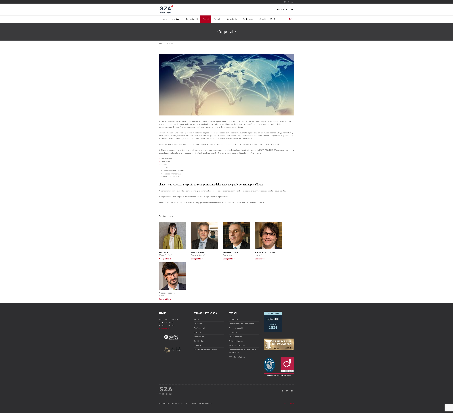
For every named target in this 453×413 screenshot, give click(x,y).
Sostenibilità (232, 19)
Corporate (233, 332)
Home (164, 19)
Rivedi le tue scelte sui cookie (205, 349)
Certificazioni (248, 19)
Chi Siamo (176, 19)
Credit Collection (235, 336)
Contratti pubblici (236, 328)
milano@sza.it (164, 329)
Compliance (233, 319)
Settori (206, 19)
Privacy (285, 403)
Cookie (291, 403)
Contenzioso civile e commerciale (242, 323)
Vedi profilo (164, 259)
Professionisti (192, 19)
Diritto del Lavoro (236, 341)
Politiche (217, 19)
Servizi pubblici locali (237, 345)
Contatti (262, 19)
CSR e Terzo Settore (237, 357)
